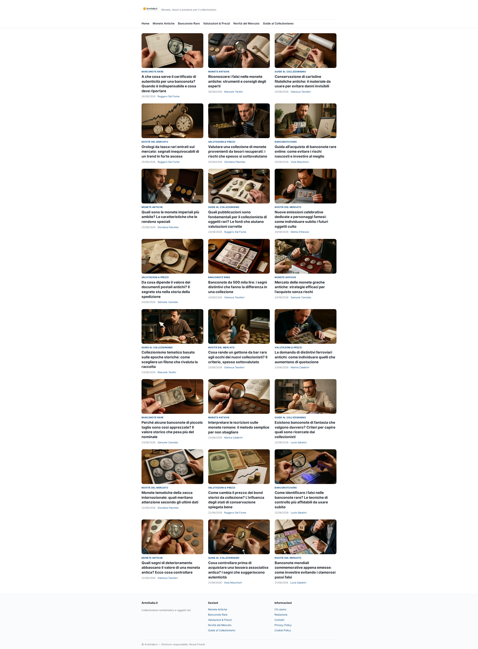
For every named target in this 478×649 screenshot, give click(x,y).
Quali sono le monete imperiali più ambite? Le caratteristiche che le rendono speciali (170, 217)
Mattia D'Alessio (300, 231)
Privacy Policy (283, 625)
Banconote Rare (189, 23)
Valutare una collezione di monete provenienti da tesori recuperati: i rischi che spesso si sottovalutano (237, 151)
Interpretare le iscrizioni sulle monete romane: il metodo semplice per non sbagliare (238, 427)
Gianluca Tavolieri (301, 91)
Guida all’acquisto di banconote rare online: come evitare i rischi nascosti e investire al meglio (305, 151)
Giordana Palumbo (234, 161)
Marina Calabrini (300, 367)
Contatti (279, 619)
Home (145, 23)
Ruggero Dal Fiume (169, 96)
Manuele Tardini (233, 91)
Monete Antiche (164, 23)
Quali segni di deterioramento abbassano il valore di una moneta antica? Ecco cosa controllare (171, 568)
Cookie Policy (282, 630)
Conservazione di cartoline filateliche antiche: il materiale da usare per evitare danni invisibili (303, 81)
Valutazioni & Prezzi (216, 23)
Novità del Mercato (246, 23)
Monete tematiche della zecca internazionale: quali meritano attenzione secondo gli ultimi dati (170, 497)
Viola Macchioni (300, 161)
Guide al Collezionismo (278, 23)
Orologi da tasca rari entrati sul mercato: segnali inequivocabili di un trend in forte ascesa (170, 151)
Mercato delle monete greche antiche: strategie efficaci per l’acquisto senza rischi (300, 287)
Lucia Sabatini (299, 442)
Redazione (280, 614)
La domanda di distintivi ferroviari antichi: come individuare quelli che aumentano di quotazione (305, 357)
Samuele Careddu (168, 302)
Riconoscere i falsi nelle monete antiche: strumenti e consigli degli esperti (237, 81)
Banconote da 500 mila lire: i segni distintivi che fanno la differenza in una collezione (237, 287)
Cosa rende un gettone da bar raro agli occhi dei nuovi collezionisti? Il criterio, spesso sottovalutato (237, 357)
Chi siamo (280, 609)
